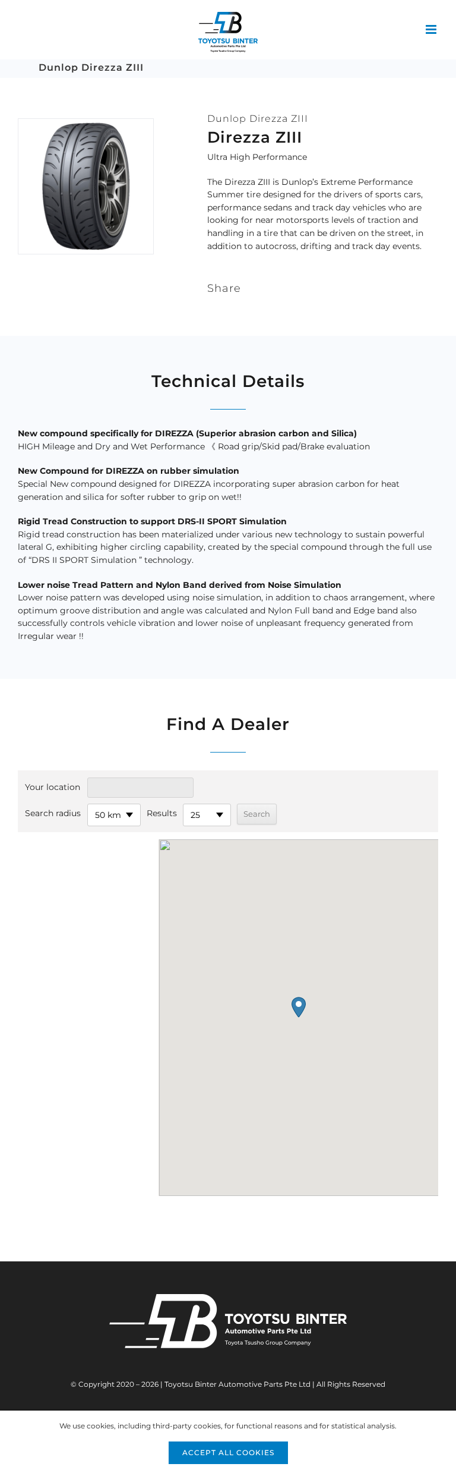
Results (162, 813)
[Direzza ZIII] (85, 124)
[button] (299, 1007)
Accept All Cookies (228, 1452)
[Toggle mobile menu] (432, 29)
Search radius (53, 813)
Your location (52, 787)
